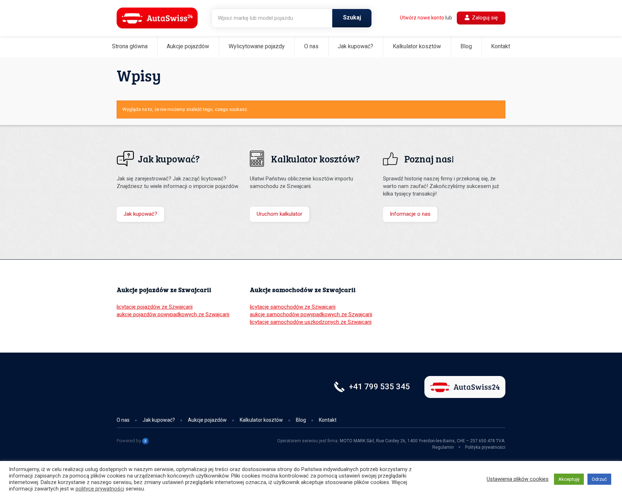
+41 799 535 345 (379, 386)
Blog (466, 46)
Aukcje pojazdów (188, 46)
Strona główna (130, 46)
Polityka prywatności (485, 447)
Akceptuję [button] (569, 479)
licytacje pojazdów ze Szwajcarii (155, 307)
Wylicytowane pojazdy (257, 46)
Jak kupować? (355, 46)
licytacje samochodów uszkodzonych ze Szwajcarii (310, 322)
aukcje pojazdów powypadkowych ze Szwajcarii (173, 314)
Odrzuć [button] (599, 479)
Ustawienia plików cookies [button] (518, 479)
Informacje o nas (410, 214)
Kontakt (500, 46)
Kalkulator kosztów (417, 46)
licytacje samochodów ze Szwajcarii (292, 307)
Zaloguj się (484, 17)
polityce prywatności (100, 488)
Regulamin (443, 447)
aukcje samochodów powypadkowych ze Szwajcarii (311, 314)
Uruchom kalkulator (279, 214)
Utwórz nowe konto (422, 18)
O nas (311, 46)
